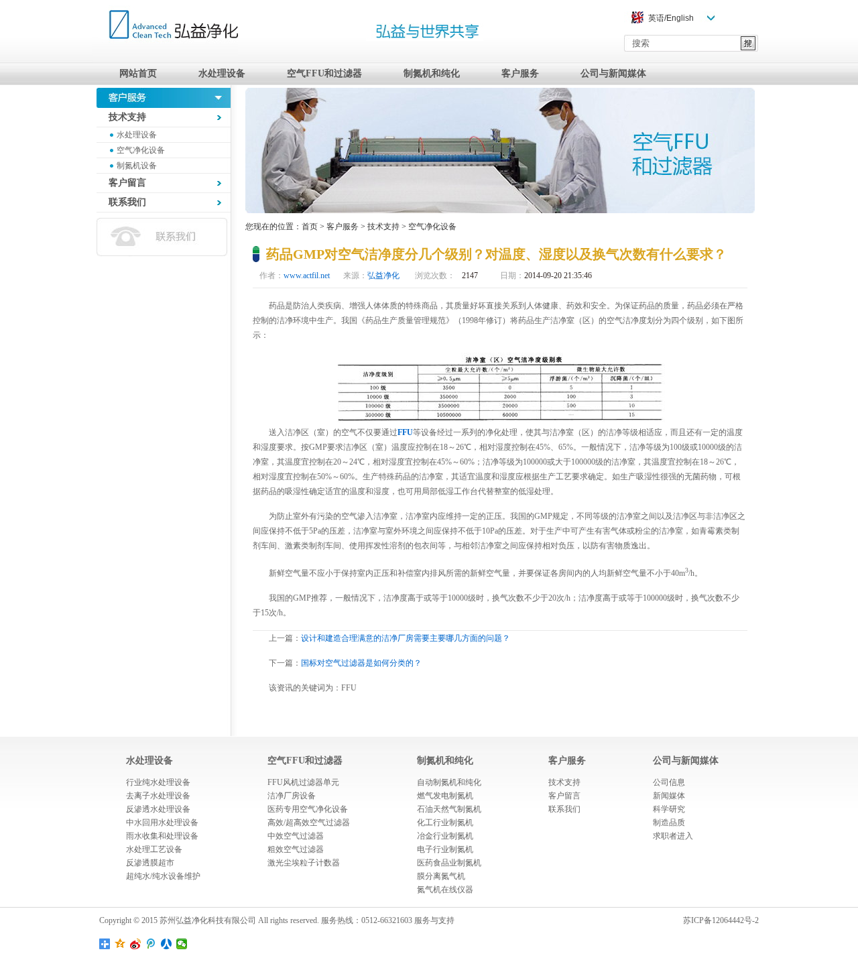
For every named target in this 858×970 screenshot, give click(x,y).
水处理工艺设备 (154, 849)
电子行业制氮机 (445, 849)
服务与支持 (434, 920)
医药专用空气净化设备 (307, 809)
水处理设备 (221, 73)
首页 (310, 226)
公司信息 (669, 782)
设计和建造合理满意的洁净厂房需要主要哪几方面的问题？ (405, 638)
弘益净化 (383, 275)
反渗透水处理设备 (158, 809)
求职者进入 (673, 836)
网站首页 (138, 73)
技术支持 (383, 226)
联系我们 (564, 809)
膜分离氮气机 (441, 876)
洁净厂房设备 (291, 795)
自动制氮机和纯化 (449, 782)
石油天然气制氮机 (449, 809)
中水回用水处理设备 (162, 822)
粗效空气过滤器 (295, 849)
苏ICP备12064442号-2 (721, 920)
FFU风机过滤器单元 (303, 782)
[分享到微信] (182, 943)
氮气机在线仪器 (445, 889)
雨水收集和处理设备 (162, 836)
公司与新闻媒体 (613, 73)
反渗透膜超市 (150, 862)
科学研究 (669, 809)
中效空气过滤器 (295, 836)
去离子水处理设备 (158, 795)
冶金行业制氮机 (445, 836)
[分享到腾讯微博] (151, 943)
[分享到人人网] (166, 943)
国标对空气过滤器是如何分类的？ (361, 663)
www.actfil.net (307, 275)
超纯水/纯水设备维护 (163, 876)
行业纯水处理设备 (158, 782)
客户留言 (564, 795)
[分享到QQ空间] (120, 943)
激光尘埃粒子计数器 (303, 862)
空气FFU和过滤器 (324, 73)
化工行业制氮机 (445, 822)
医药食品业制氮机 (449, 862)
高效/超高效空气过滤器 (308, 822)
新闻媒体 (669, 795)
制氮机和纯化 (432, 73)
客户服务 (520, 73)
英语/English (671, 18)
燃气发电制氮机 (445, 795)
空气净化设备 (141, 150)
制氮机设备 (137, 165)
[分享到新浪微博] (135, 943)
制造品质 (669, 822)
